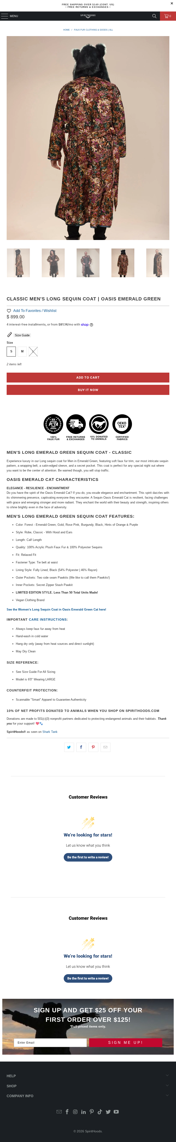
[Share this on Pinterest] (93, 747)
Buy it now (88, 390)
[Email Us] (59, 1112)
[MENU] (2, 16)
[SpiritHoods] (88, 16)
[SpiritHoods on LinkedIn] (83, 1112)
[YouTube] (116, 1112)
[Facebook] (67, 1112)
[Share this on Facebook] (81, 747)
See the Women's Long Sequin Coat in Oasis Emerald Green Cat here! (56, 609)
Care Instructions (48, 619)
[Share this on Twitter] (69, 747)
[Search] (154, 16)
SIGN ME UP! (125, 1043)
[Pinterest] (91, 1112)
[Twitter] (108, 1112)
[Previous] (10, 139)
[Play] (88, 139)
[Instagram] (75, 1112)
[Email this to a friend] (105, 747)
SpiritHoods (93, 1131)
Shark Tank (50, 732)
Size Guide (22, 335)
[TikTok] (100, 1112)
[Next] (166, 139)
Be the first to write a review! (88, 857)
